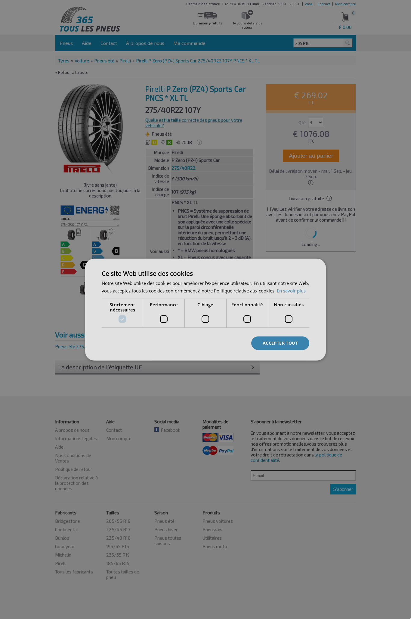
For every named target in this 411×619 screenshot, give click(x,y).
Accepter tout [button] (280, 343)
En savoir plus (291, 290)
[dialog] (205, 309)
